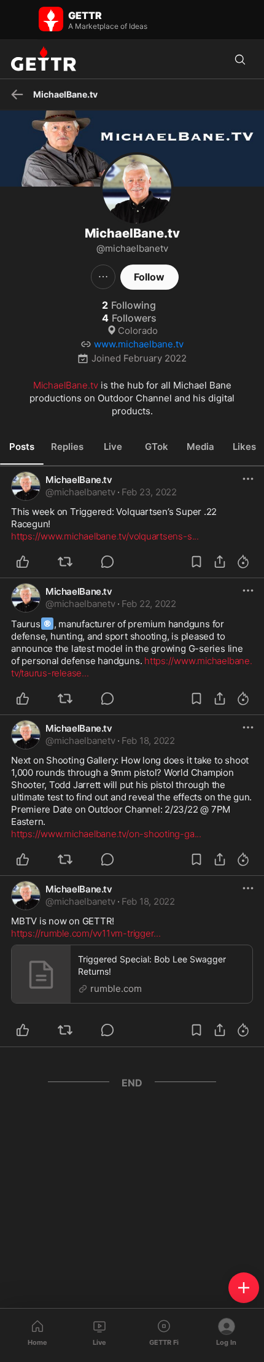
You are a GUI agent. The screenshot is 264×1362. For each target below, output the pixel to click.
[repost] (72, 561)
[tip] (114, 561)
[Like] (30, 561)
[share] (220, 561)
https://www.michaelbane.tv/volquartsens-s (105, 536)
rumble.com (116, 988)
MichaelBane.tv (65, 385)
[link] (149, 492)
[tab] (22, 447)
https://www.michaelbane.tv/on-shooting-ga (106, 834)
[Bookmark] (196, 561)
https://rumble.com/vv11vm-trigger (86, 933)
